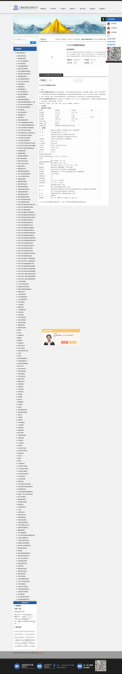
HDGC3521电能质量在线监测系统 (26, 266)
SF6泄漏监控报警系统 (23, 589)
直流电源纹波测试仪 (23, 522)
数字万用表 (21, 366)
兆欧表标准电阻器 (22, 412)
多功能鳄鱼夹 (21, 463)
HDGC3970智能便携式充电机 (25, 207)
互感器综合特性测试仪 (23, 286)
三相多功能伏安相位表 (23, 540)
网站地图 (15, 653)
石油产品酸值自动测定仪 (24, 71)
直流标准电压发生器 (23, 350)
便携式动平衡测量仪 (23, 68)
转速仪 (19, 332)
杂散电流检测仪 (22, 97)
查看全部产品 (25, 602)
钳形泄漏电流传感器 (23, 194)
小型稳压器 (21, 304)
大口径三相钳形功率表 (23, 176)
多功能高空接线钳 (22, 561)
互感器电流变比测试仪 (23, 189)
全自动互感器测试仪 (23, 538)
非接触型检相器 (22, 150)
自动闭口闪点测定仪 (23, 586)
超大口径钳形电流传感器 (24, 199)
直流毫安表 (21, 343)
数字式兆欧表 (21, 348)
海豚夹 (19, 458)
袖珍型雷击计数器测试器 (24, 545)
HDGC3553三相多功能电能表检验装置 (26, 274)
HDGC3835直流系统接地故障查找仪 (26, 238)
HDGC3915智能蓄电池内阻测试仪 (26, 232)
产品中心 (70, 39)
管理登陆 (32, 653)
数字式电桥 (21, 432)
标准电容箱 (21, 427)
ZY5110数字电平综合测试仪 (25, 135)
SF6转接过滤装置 (22, 571)
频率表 (19, 330)
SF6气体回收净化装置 (23, 596)
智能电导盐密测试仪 (23, 527)
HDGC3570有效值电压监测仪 (25, 250)
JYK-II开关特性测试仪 (23, 284)
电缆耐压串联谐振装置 (23, 543)
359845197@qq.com (24, 619)
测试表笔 (20, 445)
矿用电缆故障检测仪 (23, 66)
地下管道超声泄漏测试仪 (24, 107)
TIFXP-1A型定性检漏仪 (24, 581)
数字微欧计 (21, 440)
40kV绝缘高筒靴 (22, 532)
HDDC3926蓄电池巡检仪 (24, 209)
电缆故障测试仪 (22, 89)
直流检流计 (21, 386)
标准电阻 (20, 404)
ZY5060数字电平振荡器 (24, 138)
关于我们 (53, 8)
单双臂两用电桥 (22, 435)
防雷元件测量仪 (22, 497)
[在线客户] (103, 19)
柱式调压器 (21, 314)
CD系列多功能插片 (23, 471)
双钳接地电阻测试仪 (23, 120)
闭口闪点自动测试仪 (23, 558)
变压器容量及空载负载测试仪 (25, 486)
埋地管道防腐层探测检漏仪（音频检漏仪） (26, 102)
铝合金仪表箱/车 (22, 448)
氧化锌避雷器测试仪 (23, 186)
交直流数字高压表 (22, 502)
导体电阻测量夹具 (22, 361)
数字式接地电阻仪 (22, 158)
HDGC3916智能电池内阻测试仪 (26, 227)
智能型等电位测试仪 (23, 161)
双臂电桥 (20, 394)
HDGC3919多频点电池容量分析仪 (26, 204)
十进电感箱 (21, 425)
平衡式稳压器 (21, 302)
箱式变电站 (21, 566)
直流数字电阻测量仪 (23, 363)
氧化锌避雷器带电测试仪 (24, 553)
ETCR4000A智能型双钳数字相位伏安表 (75, 202)
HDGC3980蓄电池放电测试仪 (25, 222)
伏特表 (19, 356)
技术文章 (82, 8)
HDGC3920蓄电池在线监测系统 (26, 212)
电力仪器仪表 (21, 53)
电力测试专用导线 (22, 450)
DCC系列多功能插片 (23, 473)
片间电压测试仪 (22, 294)
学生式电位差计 (22, 376)
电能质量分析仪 (22, 168)
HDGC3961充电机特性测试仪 (25, 243)
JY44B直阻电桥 (22, 281)
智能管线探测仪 (22, 517)
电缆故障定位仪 (22, 115)
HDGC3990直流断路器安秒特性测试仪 (26, 241)
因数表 (19, 338)
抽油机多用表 (21, 166)
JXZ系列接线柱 (22, 479)
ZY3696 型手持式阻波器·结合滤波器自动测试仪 (26, 143)
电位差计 (20, 399)
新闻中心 (73, 8)
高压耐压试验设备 (22, 548)
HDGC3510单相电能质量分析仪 (26, 263)
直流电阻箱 (21, 384)
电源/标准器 (21, 438)
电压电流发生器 (22, 368)
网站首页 (43, 8)
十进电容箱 (21, 443)
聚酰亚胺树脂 (21, 530)
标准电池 (20, 420)
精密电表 (20, 340)
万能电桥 (20, 417)
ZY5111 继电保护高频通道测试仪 (26, 125)
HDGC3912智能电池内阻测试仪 (26, 230)
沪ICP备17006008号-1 (24, 653)
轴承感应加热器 (22, 56)
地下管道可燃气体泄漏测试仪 (25, 104)
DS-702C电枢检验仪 (23, 61)
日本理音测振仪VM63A (24, 525)
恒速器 (19, 407)
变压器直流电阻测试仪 (23, 599)
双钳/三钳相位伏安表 (23, 163)
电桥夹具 (20, 414)
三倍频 (19, 509)
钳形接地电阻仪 (22, 153)
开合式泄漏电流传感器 (23, 202)
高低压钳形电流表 (22, 184)
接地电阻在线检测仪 (23, 156)
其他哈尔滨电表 (22, 322)
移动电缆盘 (21, 453)
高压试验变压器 (22, 489)
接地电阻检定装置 (22, 409)
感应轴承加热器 (22, 499)
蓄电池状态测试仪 (22, 568)
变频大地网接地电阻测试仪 (25, 289)
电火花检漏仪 (21, 109)
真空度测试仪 (21, 512)
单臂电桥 (20, 397)
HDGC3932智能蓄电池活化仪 (25, 225)
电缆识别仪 (21, 504)
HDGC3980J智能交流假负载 (25, 248)
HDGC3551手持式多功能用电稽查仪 (26, 271)
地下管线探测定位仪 (23, 91)
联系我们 (102, 8)
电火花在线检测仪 (22, 112)
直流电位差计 (21, 379)
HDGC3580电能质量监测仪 (25, 256)
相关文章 (18, 627)
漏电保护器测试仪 (22, 181)
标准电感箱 (21, 430)
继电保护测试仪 (22, 573)
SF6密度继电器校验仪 (23, 579)
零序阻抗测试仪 (22, 507)
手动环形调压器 (22, 317)
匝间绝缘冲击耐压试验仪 (24, 74)
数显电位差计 (21, 381)
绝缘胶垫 (20, 550)
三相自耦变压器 (22, 309)
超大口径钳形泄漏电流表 (24, 174)
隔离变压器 (21, 307)
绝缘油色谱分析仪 (22, 563)
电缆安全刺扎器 (22, 514)
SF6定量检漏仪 (22, 584)
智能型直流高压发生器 (23, 555)
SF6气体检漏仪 (22, 63)
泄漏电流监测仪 (22, 179)
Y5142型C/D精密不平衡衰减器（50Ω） (26, 128)
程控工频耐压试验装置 (23, 79)
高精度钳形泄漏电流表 (23, 171)
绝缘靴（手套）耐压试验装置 (25, 494)
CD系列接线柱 (21, 476)
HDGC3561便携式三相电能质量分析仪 (26, 259)
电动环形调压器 (22, 320)
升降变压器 (21, 312)
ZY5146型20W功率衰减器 (24, 130)
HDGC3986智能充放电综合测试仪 (26, 217)
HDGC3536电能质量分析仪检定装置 (26, 253)
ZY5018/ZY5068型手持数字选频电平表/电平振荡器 (26, 146)
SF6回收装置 (21, 594)
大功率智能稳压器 (22, 299)
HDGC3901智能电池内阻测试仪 (26, 235)
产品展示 (63, 8)
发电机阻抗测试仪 (22, 520)
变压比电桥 (21, 389)
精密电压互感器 (22, 327)
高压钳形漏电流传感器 (23, 197)
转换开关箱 (21, 391)
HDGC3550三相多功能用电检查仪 (26, 279)
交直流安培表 (21, 345)
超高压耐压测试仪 (22, 76)
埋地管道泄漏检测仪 (23, 94)
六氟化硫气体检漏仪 (23, 591)
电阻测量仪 (21, 402)
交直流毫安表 (21, 325)
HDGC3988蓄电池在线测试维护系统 (26, 215)
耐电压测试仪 (21, 86)
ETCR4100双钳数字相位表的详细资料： (51, 75)
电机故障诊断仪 (22, 58)
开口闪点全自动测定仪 (23, 81)
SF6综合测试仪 (22, 576)
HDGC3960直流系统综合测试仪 (26, 245)
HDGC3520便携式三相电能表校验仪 (26, 269)
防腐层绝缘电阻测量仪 (23, 99)
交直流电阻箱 (21, 422)
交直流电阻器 (21, 373)
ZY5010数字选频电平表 (24, 140)
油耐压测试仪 (21, 291)
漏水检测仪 (21, 117)
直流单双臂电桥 (22, 371)
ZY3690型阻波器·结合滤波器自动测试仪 (26, 133)
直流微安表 (21, 335)
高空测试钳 (21, 481)
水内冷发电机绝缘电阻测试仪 (25, 491)
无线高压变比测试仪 (23, 191)
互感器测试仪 (21, 84)
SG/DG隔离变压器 (22, 297)
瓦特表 (19, 353)
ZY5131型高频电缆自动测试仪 (25, 122)
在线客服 (113, 23)
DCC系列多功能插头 (23, 468)
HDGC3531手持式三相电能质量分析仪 (26, 261)
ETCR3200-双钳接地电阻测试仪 (26, 148)
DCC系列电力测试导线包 (24, 484)
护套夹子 (20, 455)
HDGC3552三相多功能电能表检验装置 (26, 277)
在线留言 (92, 8)
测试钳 (19, 461)
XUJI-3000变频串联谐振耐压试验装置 (26, 535)
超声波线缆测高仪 (22, 358)
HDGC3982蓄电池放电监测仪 (25, 220)
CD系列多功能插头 (23, 466)
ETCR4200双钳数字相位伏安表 (51, 202)
